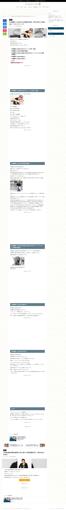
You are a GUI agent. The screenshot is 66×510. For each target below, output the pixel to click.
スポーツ (10, 19)
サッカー (9, 508)
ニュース (3, 508)
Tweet (5, 24)
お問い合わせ (18, 508)
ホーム (22, 508)
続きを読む (24, 480)
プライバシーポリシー (27, 508)
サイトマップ (14, 508)
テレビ (7, 508)
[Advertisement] (27, 75)
